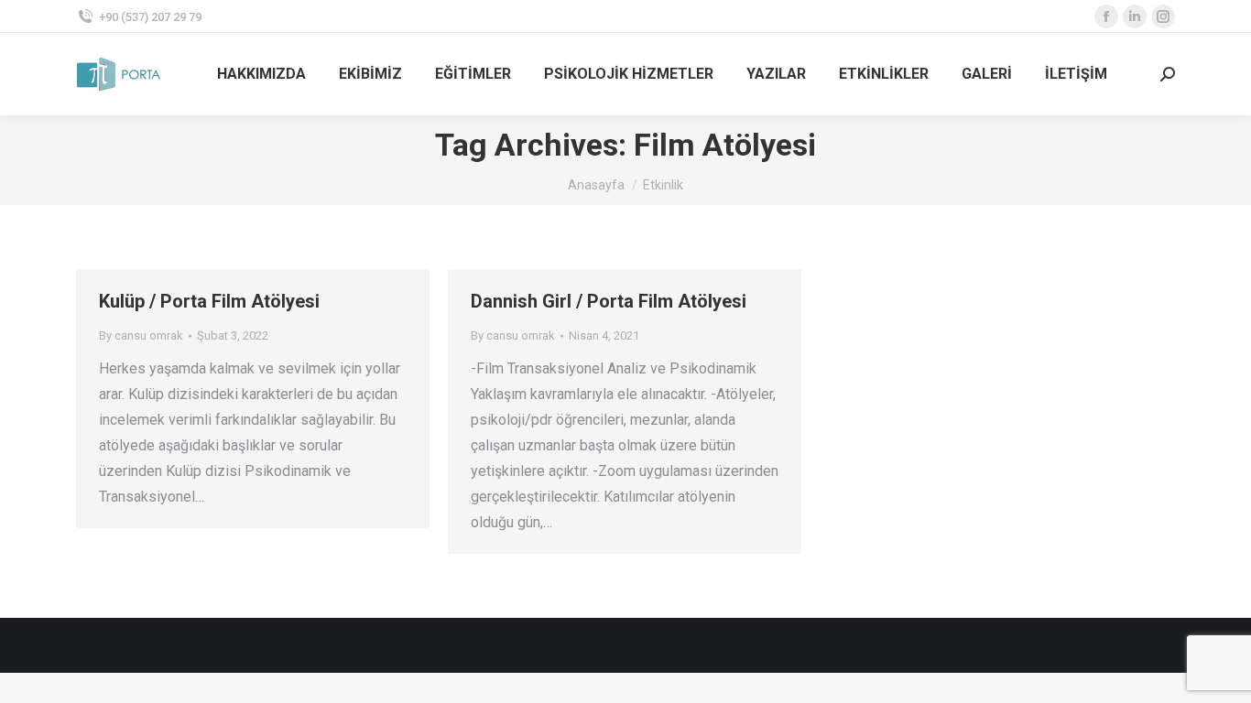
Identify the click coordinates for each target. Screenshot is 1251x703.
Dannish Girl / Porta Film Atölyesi (608, 301)
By (141, 335)
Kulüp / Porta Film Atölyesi (209, 301)
